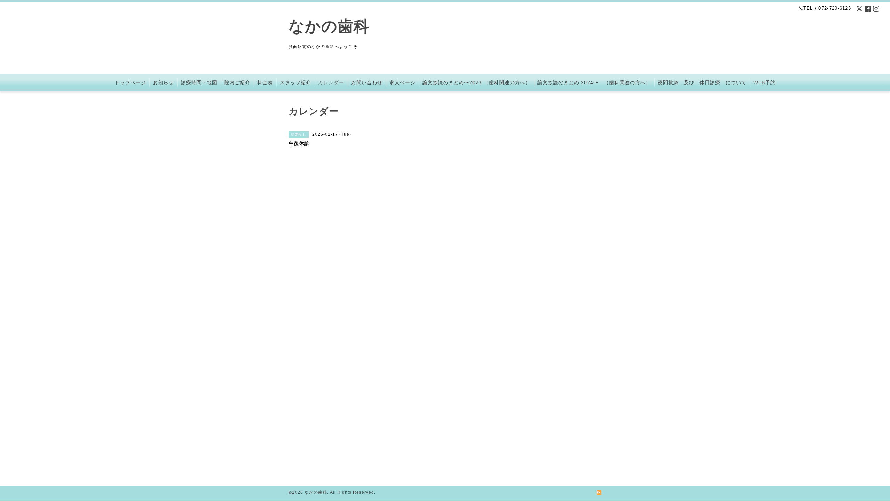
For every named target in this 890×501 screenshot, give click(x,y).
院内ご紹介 (237, 82)
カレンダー (331, 82)
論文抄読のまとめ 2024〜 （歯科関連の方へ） (594, 82)
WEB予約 (764, 82)
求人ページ (402, 82)
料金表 (265, 82)
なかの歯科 (329, 26)
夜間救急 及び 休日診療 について (702, 82)
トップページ (130, 82)
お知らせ (163, 82)
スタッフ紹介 (295, 82)
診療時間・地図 (199, 82)
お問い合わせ (366, 82)
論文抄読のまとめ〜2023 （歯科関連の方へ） (476, 82)
